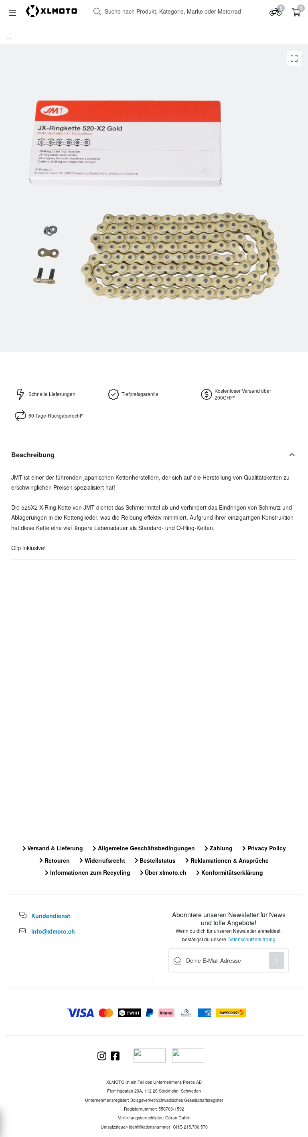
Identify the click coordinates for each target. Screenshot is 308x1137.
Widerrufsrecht (104, 860)
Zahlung (220, 848)
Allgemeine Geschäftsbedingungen (145, 848)
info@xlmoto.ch (53, 931)
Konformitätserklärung (231, 872)
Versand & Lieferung (54, 848)
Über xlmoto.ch (164, 872)
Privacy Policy (266, 848)
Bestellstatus (157, 860)
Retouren (56, 860)
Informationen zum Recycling (89, 872)
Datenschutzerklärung (251, 939)
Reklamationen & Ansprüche (229, 860)
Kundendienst (50, 916)
